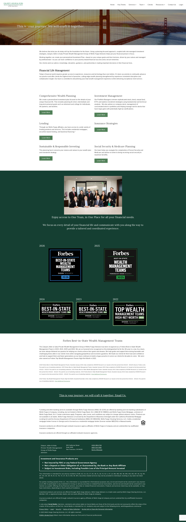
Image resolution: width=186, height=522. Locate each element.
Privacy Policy (43, 509)
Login (181, 5)
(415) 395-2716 (97, 445)
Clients (150, 5)
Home (112, 5)
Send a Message (97, 450)
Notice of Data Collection (71, 509)
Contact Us (172, 5)
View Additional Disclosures (99, 374)
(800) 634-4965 (97, 447)
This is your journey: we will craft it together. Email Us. (92, 395)
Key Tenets (122, 5)
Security (58, 509)
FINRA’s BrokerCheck (46, 515)
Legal (52, 509)
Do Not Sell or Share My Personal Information (97, 509)
